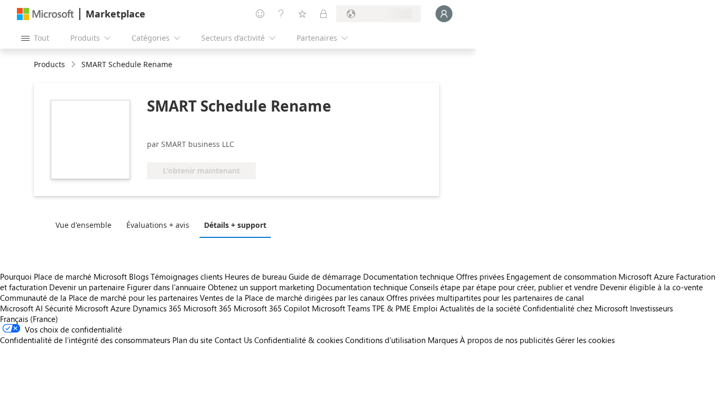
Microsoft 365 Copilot (272, 308)
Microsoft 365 (207, 308)
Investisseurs (651, 308)
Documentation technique (408, 276)
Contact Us (233, 340)
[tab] (86, 224)
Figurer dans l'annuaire (166, 287)
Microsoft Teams (341, 308)
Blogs (139, 276)
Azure (120, 308)
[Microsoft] (45, 14)
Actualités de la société (480, 308)
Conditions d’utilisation (385, 340)
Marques (443, 340)
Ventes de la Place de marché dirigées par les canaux (292, 297)
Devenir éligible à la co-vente (651, 287)
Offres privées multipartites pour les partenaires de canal (485, 297)
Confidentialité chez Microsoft (575, 308)
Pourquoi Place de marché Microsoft (63, 276)
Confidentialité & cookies (298, 340)
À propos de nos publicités (506, 340)
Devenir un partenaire (87, 287)
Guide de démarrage (325, 276)
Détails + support (235, 225)
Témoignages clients (187, 276)
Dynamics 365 (157, 308)
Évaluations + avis (157, 225)
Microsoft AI (21, 308)
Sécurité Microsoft (76, 308)
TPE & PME (391, 308)
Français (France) (29, 318)
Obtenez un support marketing (261, 287)
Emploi (425, 308)
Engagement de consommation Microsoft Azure (591, 276)
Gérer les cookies (585, 340)
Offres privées (480, 276)
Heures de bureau (255, 276)
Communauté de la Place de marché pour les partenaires (99, 297)
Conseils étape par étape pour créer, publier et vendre (504, 287)
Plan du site (192, 340)
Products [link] (49, 64)
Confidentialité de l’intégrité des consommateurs (85, 340)
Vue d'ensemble (83, 225)
